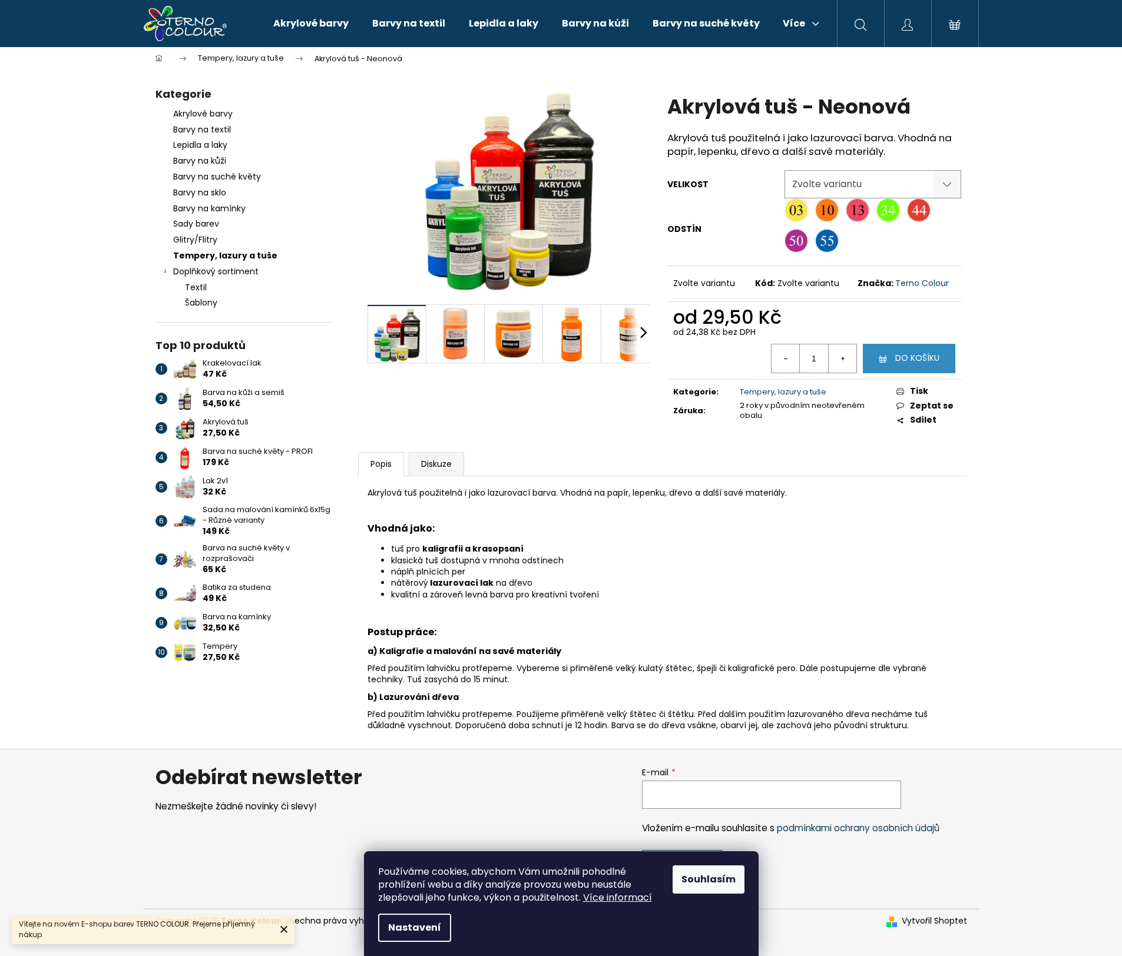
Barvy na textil (202, 129)
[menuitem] (311, 23)
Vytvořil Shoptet (934, 921)
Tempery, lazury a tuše (225, 255)
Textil (196, 287)
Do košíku (917, 358)
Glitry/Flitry (195, 239)
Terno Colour (922, 283)
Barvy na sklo (199, 192)
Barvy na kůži (199, 161)
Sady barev (196, 224)
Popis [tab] (381, 464)
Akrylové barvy (203, 114)
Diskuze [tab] (436, 464)
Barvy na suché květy (217, 176)
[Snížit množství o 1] (786, 358)
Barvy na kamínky (209, 208)
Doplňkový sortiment (216, 271)
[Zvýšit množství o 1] (842, 358)
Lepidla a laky (200, 145)
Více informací (617, 897)
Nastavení (414, 927)
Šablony (201, 302)
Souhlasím (708, 879)
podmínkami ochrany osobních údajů (858, 828)
